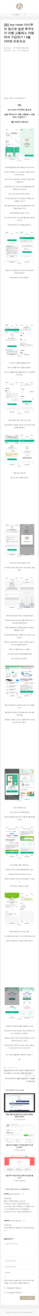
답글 (23, 1194)
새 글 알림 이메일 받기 (14, 1292)
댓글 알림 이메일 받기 (14, 1288)
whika (6, 1194)
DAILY (9, 50)
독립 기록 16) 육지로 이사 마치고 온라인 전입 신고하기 (19, 1116)
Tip (14, 50)
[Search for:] (25, 15)
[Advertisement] (19, 75)
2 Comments (24, 50)
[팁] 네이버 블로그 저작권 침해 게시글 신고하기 (19, 1146)
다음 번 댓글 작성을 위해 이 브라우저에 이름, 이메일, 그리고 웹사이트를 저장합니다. (19, 1282)
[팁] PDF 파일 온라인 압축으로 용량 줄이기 (19, 1177)
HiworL (9, 48)
